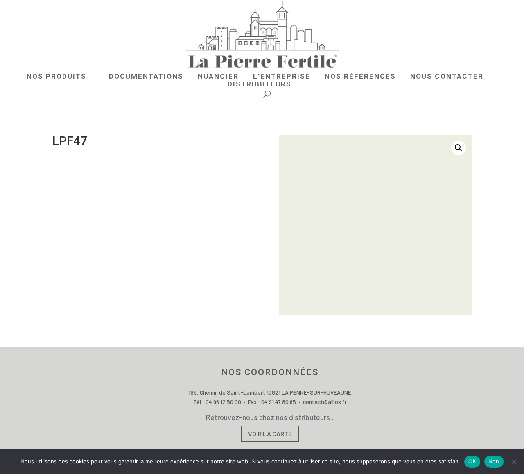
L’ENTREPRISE (281, 76)
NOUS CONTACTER (446, 76)
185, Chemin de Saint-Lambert (227, 392)
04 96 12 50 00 (223, 401)
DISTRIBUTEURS (259, 84)
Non (493, 461)
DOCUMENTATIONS (146, 76)
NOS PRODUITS (56, 76)
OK (472, 461)
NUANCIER (218, 76)
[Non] (514, 462)
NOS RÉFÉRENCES (360, 76)
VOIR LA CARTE (270, 434)
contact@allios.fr (325, 401)
